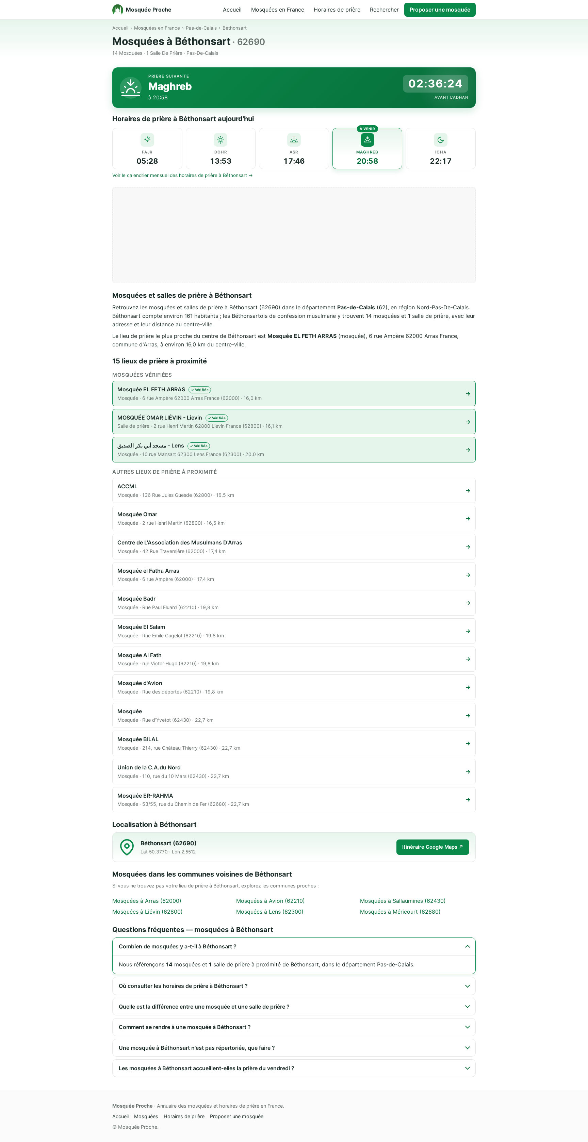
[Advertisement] (294, 235)
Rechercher (384, 9)
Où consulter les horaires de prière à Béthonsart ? (183, 985)
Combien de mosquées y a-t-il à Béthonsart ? (177, 946)
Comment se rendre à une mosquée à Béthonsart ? (185, 1027)
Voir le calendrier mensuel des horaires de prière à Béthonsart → (182, 175)
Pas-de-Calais (201, 28)
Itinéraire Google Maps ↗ (432, 847)
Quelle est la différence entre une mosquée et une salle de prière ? (204, 1006)
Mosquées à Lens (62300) (270, 911)
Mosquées (146, 1116)
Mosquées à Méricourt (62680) (400, 911)
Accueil (232, 9)
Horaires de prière (337, 9)
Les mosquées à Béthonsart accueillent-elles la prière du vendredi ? (206, 1068)
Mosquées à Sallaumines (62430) (403, 900)
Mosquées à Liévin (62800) (147, 911)
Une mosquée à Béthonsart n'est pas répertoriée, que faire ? (197, 1047)
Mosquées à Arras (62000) (146, 900)
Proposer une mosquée (440, 9)
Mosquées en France (277, 9)
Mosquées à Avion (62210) (270, 900)
